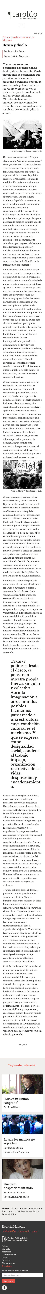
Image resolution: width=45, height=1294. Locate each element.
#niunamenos (19, 1208)
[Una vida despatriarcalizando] (22, 1169)
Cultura (6, 1257)
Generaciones (9, 1254)
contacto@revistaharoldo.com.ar (20, 1231)
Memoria (6, 1252)
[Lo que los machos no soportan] (22, 1124)
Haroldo (6, 1249)
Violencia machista (28, 1211)
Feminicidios (9, 1214)
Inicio (5, 1246)
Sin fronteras (8, 1263)
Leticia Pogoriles (20, 56)
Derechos (6, 1260)
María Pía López (16, 51)
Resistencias (9, 1211)
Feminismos (35, 1208)
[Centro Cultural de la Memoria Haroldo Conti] (15, 1239)
